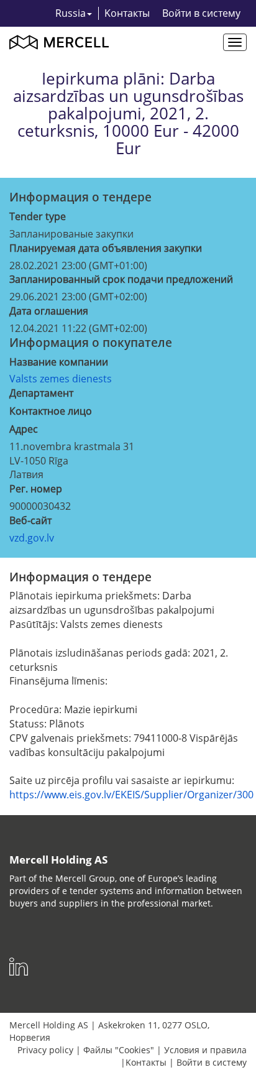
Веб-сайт (30, 520)
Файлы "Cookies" (118, 1050)
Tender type (37, 216)
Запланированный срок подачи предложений (121, 279)
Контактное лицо (50, 411)
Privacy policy (45, 1050)
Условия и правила (205, 1050)
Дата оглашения (48, 311)
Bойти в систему (201, 13)
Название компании (58, 362)
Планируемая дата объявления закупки (105, 248)
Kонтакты (127, 13)
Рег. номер (35, 489)
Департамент (41, 393)
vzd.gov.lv (31, 538)
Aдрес (23, 429)
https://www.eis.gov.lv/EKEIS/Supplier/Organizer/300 (131, 794)
